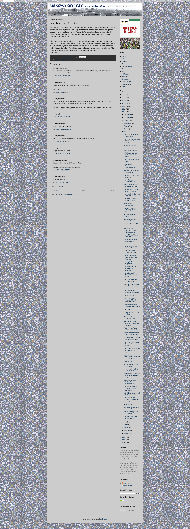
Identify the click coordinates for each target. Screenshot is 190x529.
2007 (124, 443)
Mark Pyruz (127, 483)
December (127, 114)
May (125, 422)
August (126, 126)
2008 (124, 440)
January (127, 433)
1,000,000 (127, 309)
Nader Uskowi (127, 486)
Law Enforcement (127, 66)
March (126, 427)
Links (123, 86)
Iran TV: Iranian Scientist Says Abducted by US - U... (132, 350)
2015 (124, 97)
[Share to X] (82, 57)
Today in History (129, 404)
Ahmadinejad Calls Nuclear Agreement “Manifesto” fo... (130, 382)
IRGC (57, 59)
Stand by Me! (128, 361)
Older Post (111, 191)
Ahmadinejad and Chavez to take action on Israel (131, 399)
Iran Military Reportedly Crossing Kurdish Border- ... (131, 343)
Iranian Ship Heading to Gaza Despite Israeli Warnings (131, 257)
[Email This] (79, 57)
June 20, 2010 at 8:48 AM (61, 92)
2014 (124, 100)
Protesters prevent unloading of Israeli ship (130, 209)
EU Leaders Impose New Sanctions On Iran (130, 241)
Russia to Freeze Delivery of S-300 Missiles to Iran (130, 300)
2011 (124, 109)
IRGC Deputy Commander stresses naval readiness (131, 166)
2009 (124, 437)
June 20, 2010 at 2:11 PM (61, 153)
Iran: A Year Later (129, 295)
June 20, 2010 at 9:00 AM (61, 117)
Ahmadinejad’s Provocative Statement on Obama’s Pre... (132, 356)
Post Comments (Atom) (67, 194)
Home (83, 191)
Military (124, 59)
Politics (124, 71)
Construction (126, 79)
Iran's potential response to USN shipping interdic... (132, 140)
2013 (124, 103)
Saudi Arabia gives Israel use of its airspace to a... (132, 286)
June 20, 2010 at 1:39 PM (61, 141)
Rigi (67, 59)
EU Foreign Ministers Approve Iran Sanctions (130, 268)
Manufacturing (126, 84)
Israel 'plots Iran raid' (130, 150)
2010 (124, 112)
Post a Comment (57, 186)
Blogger (103, 519)
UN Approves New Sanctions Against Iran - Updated (131, 323)
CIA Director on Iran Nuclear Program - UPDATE (130, 154)
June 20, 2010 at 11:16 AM (62, 129)
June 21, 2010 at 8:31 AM (61, 182)
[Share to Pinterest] (85, 57)
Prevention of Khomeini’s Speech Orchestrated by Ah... (132, 375)
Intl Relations (126, 74)
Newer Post (54, 191)
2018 (124, 94)
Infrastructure (126, 81)
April (125, 425)
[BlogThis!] (81, 57)
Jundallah (62, 59)
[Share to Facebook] (83, 57)
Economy (125, 76)
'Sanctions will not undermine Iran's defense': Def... (130, 230)
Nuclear (124, 61)
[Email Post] (76, 57)
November (127, 117)
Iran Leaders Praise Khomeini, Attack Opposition (130, 388)
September (128, 123)
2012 (124, 106)
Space (124, 64)
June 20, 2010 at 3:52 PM (61, 170)
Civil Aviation (126, 69)
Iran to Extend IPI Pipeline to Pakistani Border (131, 274)
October (127, 120)
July (125, 129)
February (127, 430)
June (126, 132)
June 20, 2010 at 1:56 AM (61, 76)
